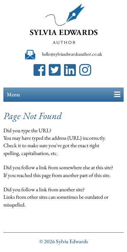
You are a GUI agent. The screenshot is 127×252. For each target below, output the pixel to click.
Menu (13, 94)
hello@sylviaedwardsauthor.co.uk (72, 54)
